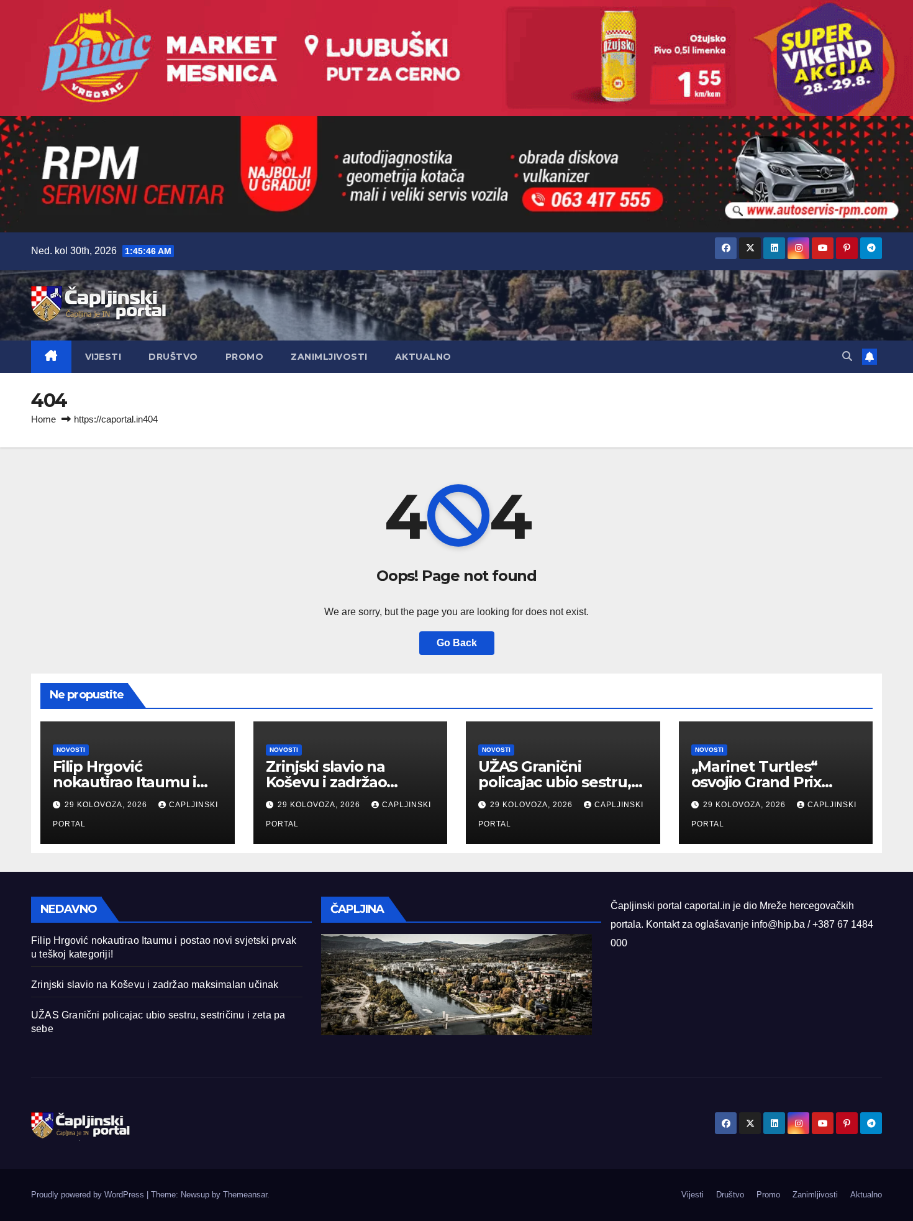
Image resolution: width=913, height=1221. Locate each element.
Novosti (71, 749)
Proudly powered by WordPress (89, 1194)
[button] (847, 356)
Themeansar (245, 1194)
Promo (244, 356)
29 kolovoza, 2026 (107, 804)
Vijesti (103, 356)
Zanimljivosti (329, 356)
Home (43, 419)
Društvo (173, 356)
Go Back (457, 643)
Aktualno (423, 356)
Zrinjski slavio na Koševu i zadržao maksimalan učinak (337, 782)
